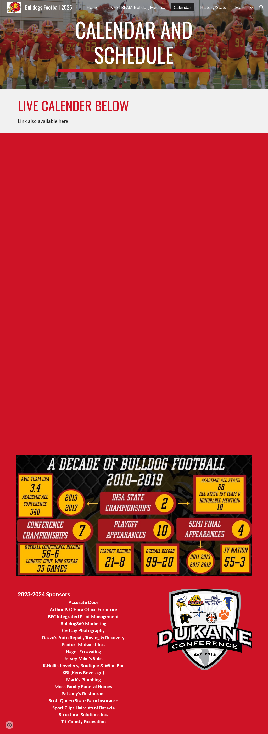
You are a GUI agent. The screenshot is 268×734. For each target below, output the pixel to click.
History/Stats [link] (213, 7)
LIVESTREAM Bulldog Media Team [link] (137, 7)
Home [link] (92, 7)
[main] (134, 44)
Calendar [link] (182, 7)
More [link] (240, 7)
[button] (261, 7)
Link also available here (43, 121)
